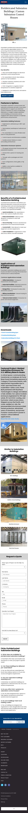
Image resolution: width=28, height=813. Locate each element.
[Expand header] (26, 2)
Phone (4, 604)
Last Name (5, 578)
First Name (5, 572)
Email (3, 597)
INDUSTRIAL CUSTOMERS (6, 739)
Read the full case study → (11, 419)
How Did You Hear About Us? (10, 630)
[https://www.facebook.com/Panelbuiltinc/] (9, 785)
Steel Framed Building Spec (10, 332)
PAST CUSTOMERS (5, 736)
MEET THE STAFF (4, 734)
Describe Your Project (8, 611)
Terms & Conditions (5, 796)
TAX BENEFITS (4, 763)
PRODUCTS (3, 748)
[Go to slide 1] (13, 42)
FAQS (2, 780)
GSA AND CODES (5, 760)
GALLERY (3, 751)
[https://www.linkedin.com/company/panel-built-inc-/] (5, 785)
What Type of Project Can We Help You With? (13, 563)
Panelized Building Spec (9, 335)
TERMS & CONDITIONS (6, 775)
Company (5, 584)
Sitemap (3, 802)
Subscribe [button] (21, 722)
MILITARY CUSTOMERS (6, 742)
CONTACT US (4, 772)
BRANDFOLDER (4, 765)
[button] (14, 32)
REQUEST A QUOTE (7, 96)
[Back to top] (14, 808)
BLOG (2, 745)
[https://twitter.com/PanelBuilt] (2, 785)
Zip (3, 591)
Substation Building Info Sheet (11, 338)
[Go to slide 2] (14, 42)
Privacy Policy (4, 799)
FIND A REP (3, 769)
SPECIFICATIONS (5, 757)
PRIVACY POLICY (5, 778)
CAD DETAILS (4, 754)
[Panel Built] (4, 2)
